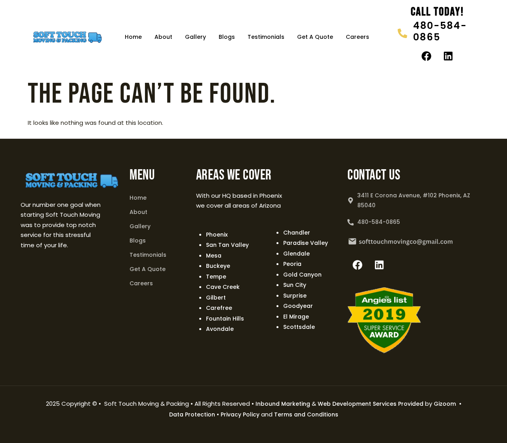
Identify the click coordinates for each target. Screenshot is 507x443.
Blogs (227, 37)
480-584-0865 (440, 31)
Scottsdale (299, 327)
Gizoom (445, 404)
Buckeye (218, 266)
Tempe (216, 277)
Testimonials (266, 37)
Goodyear (298, 306)
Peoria (292, 264)
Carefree (219, 308)
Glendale (296, 254)
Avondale (220, 329)
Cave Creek (223, 287)
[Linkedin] (448, 56)
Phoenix (217, 235)
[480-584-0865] (402, 33)
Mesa (213, 256)
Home (133, 37)
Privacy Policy (240, 414)
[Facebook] (426, 56)
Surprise (295, 296)
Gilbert (216, 298)
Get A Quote (315, 37)
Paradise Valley (305, 243)
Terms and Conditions (306, 414)
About (163, 37)
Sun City (294, 285)
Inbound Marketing (282, 404)
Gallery (195, 37)
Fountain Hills (225, 319)
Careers (357, 37)
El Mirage (296, 317)
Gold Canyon (302, 275)
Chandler (296, 233)
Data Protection (192, 414)
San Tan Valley (227, 245)
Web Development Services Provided (370, 404)
